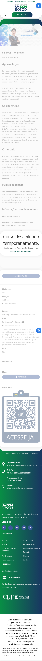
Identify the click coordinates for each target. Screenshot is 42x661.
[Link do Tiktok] (30, 527)
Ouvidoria (26, 560)
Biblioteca (5, 544)
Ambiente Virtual (28, 544)
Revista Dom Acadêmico (31, 548)
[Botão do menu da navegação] (37, 15)
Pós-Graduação (7, 556)
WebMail (31, 1)
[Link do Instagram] (10, 527)
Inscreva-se (22, 15)
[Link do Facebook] (4, 527)
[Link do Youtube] (24, 527)
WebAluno (11, 1)
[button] (38, 5)
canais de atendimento (20, 251)
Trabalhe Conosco (8, 560)
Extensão (26, 556)
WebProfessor (21, 1)
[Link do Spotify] (17, 527)
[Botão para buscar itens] (5, 15)
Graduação (26, 552)
